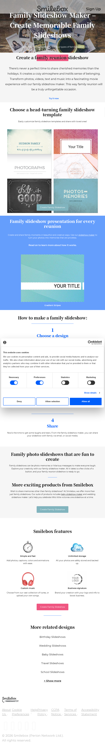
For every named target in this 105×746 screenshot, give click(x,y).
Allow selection (52, 401)
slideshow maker (86, 235)
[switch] (39, 382)
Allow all (86, 401)
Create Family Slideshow (52, 207)
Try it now (54, 98)
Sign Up (93, 9)
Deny (19, 401)
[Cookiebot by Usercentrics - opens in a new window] (90, 342)
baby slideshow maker (71, 494)
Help (34, 709)
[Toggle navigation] (3, 7)
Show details (90, 393)
